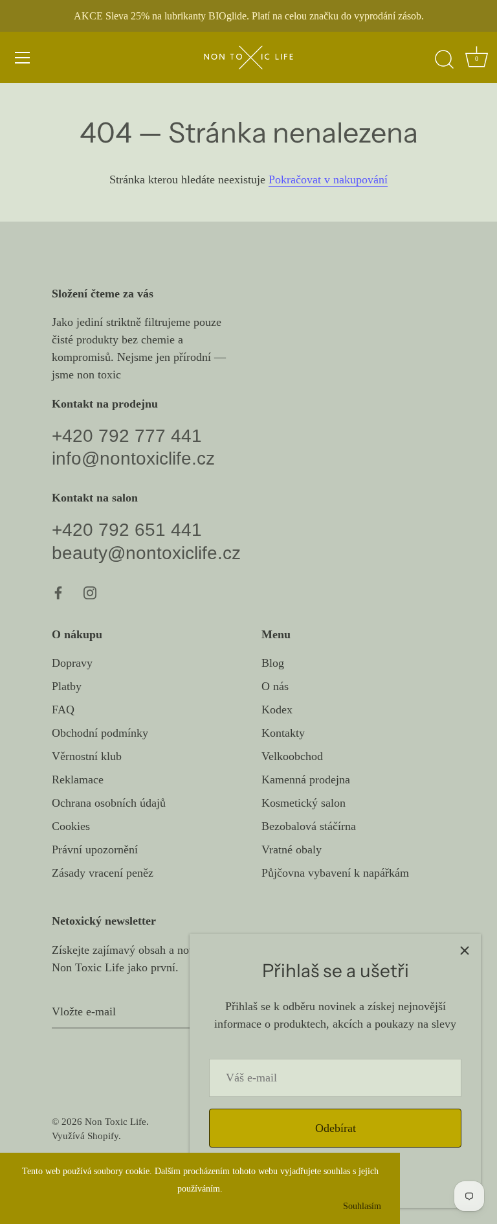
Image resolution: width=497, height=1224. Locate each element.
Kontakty (283, 732)
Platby (67, 686)
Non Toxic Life (115, 1121)
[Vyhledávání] (444, 59)
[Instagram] (89, 592)
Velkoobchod (292, 756)
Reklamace (78, 779)
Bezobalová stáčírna (308, 826)
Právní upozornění (95, 849)
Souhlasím (362, 1206)
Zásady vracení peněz (102, 872)
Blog (272, 662)
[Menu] (22, 57)
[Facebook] (58, 592)
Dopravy (72, 662)
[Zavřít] (464, 950)
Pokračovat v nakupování (328, 179)
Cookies (71, 826)
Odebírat (335, 1128)
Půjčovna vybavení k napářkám (335, 872)
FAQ (63, 709)
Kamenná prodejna (305, 779)
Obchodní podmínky (100, 732)
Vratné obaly (291, 849)
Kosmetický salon (303, 802)
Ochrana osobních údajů (109, 802)
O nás (275, 686)
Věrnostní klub (87, 756)
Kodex (277, 709)
